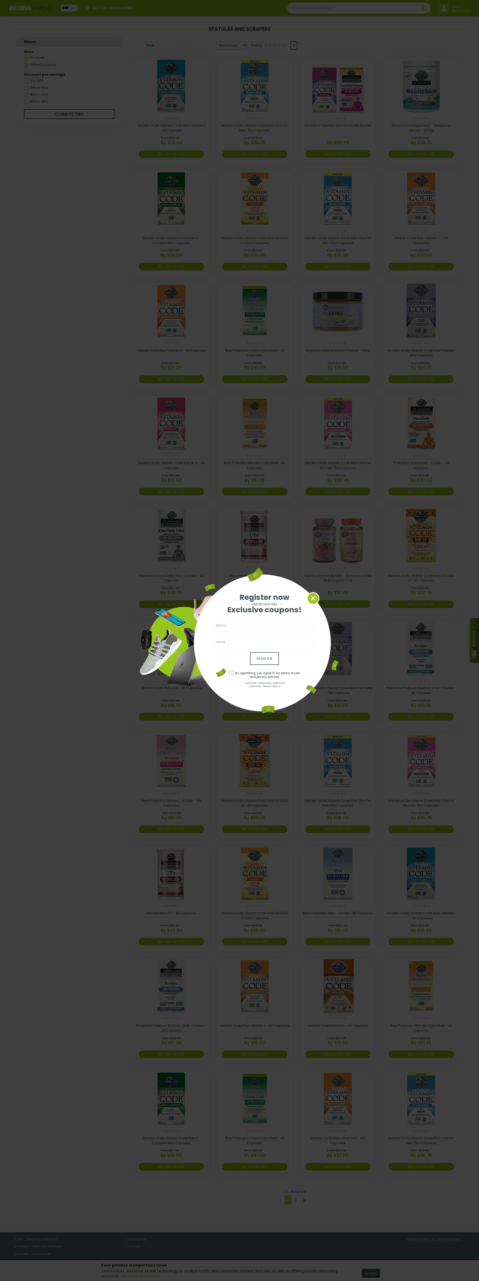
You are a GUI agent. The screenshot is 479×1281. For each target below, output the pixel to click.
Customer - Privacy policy (264, 686)
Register (264, 658)
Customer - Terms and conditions (264, 683)
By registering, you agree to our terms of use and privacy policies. (267, 675)
